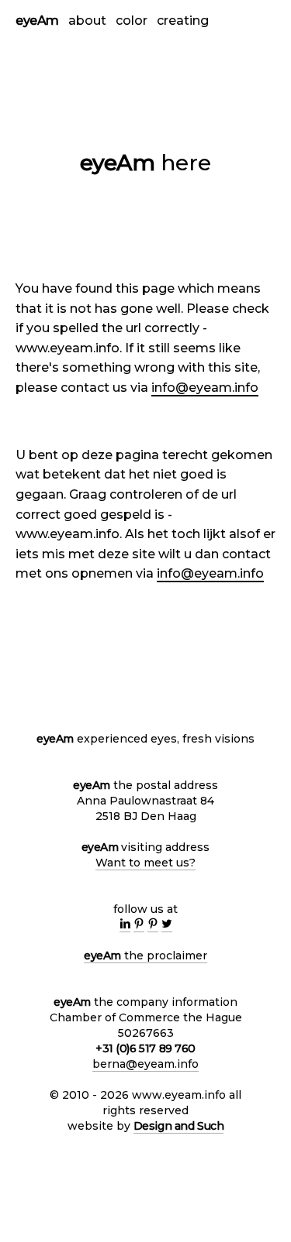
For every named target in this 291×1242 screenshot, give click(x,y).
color (131, 20)
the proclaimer (145, 955)
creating (183, 20)
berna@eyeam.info (145, 1064)
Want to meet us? (145, 863)
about (87, 20)
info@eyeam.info (204, 387)
